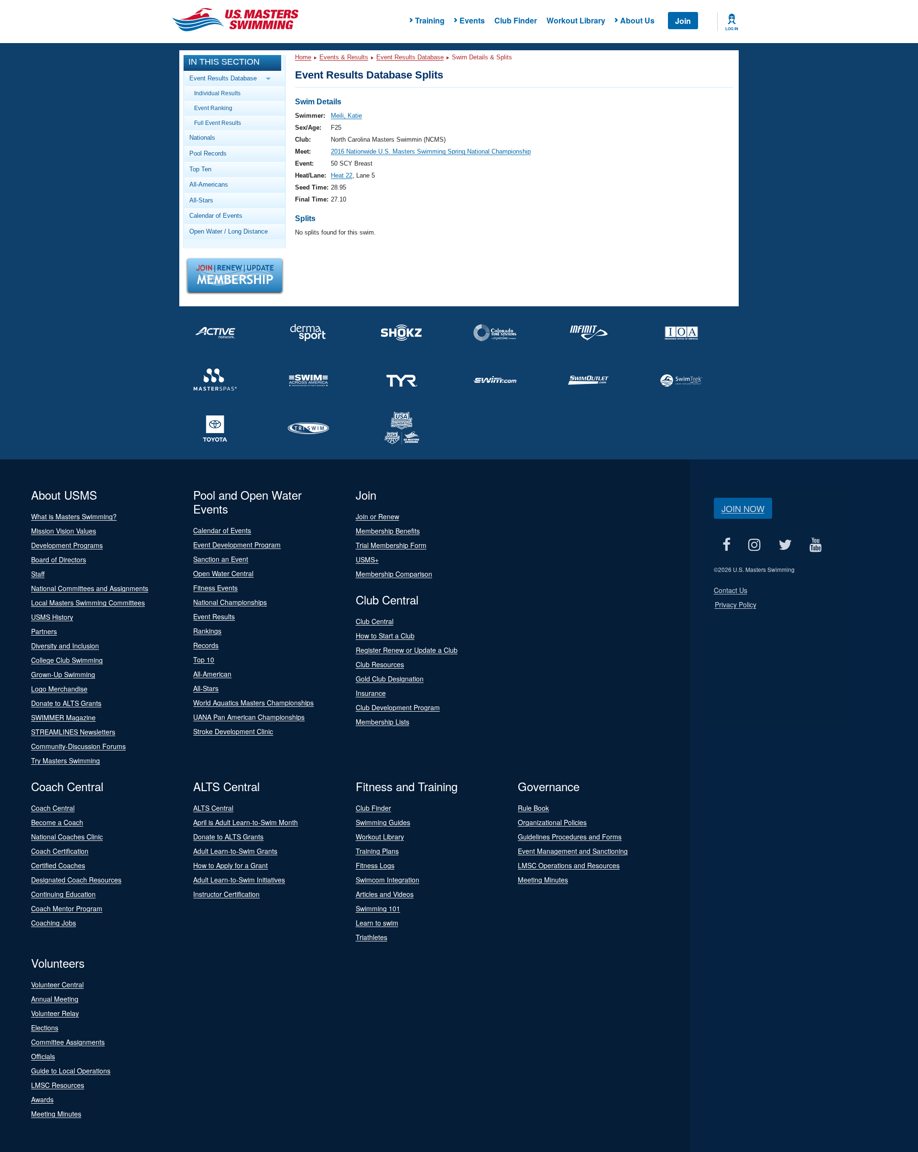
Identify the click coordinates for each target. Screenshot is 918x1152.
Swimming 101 (378, 908)
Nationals (202, 137)
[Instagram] (754, 544)
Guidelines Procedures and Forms (570, 836)
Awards (42, 1099)
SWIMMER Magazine (63, 717)
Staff (37, 574)
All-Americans (208, 184)
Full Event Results (217, 123)
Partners (44, 631)
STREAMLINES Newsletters (73, 732)
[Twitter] (785, 544)
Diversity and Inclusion (65, 645)
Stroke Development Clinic (233, 731)
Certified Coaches (58, 865)
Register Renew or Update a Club (407, 650)
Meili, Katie (346, 115)
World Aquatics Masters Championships (253, 702)
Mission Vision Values (63, 531)
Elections (44, 1027)
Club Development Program (398, 707)
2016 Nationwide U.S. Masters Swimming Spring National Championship (431, 151)
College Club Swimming (67, 660)
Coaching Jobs (53, 923)
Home (303, 57)
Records (206, 645)
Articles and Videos (385, 894)
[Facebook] (727, 544)
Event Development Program (237, 544)
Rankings (207, 631)
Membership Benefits (388, 531)
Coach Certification (59, 851)
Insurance (371, 693)
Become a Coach (57, 822)
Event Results (214, 616)
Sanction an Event (220, 559)
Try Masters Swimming (65, 760)
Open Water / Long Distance (228, 231)
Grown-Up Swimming (63, 674)
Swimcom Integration (387, 879)
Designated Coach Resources (76, 879)
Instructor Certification (226, 894)
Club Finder (515, 20)
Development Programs (67, 545)
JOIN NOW (743, 508)
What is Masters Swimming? (74, 516)
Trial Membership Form (391, 545)
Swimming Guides (383, 822)
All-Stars (201, 200)
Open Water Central (223, 573)
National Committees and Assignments (89, 588)
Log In (731, 28)
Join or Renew (377, 516)
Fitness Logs (375, 865)
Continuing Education (63, 894)
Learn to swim (377, 923)
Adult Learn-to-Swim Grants (235, 851)
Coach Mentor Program (66, 908)
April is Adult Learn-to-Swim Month (245, 822)
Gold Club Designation (390, 678)
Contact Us (730, 590)
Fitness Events (215, 588)
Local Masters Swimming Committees (88, 602)
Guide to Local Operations (70, 1070)
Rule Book (533, 808)
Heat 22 (341, 175)
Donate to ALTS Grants (66, 703)
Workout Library (575, 20)
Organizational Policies (552, 822)
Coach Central (53, 808)
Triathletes (371, 937)
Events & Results (343, 57)
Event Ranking (213, 108)
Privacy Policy (735, 604)
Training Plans (377, 851)
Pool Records (208, 153)
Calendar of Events (215, 215)
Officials (43, 1056)
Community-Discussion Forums (78, 746)
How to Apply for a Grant (230, 865)
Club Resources (380, 664)
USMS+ (367, 559)
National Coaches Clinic (67, 836)
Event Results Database (410, 57)
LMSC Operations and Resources (569, 865)
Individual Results (217, 93)
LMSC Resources (57, 1085)
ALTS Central (213, 808)
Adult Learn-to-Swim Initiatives (239, 879)
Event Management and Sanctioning (573, 851)
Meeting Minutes (543, 879)
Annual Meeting (54, 999)
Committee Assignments (68, 1042)
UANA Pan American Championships (249, 717)
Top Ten (200, 169)
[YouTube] (816, 544)
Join (683, 20)
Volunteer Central (57, 984)
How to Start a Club (385, 635)
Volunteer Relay (55, 1013)
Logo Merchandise (59, 688)
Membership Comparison (394, 574)
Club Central (374, 621)
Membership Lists (382, 722)
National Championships (230, 602)
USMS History (52, 617)
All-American (212, 674)
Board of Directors (58, 559)
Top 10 (203, 659)
